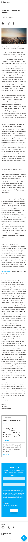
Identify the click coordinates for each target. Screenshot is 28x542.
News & (5, 6)
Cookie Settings (19, 537)
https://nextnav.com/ (6, 271)
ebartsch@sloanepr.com (7, 410)
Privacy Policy (4, 537)
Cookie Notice (11, 537)
